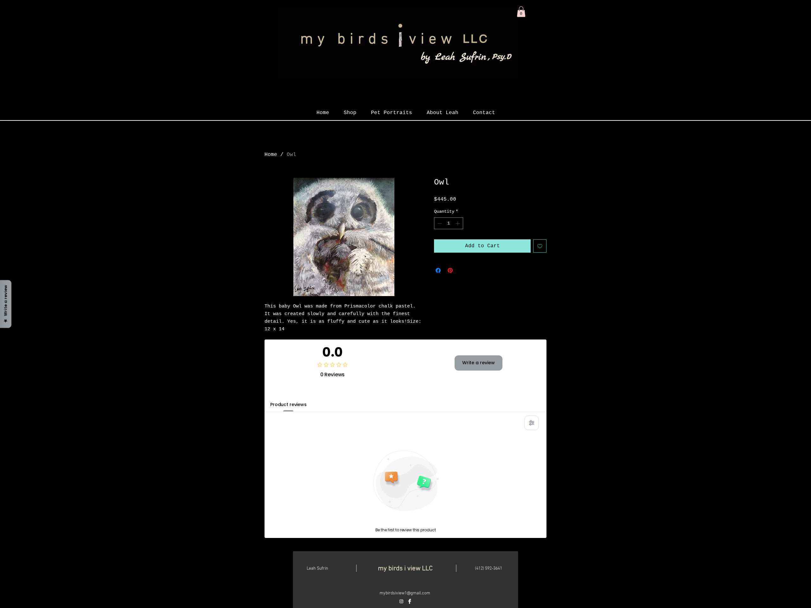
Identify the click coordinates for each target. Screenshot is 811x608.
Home (271, 155)
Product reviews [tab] (288, 404)
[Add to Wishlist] (539, 246)
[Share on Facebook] (438, 270)
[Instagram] (401, 601)
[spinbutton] (448, 223)
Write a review (478, 362)
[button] (521, 11)
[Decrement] (439, 223)
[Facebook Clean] (409, 601)
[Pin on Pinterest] (450, 270)
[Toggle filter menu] (531, 423)
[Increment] (458, 223)
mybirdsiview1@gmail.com (405, 593)
